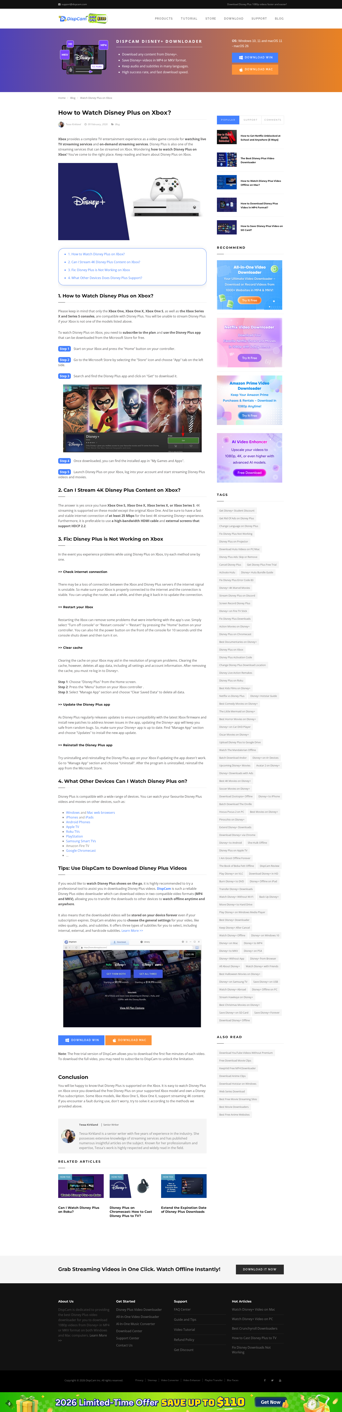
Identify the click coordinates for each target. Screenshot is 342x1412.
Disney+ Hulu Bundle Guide (257, 572)
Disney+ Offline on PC (264, 989)
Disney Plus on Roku (231, 680)
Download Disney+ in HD (263, 873)
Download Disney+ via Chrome (237, 835)
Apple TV (72, 827)
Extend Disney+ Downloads (235, 827)
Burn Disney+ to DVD (231, 881)
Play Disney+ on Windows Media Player (242, 912)
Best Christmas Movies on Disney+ (239, 1005)
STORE (210, 18)
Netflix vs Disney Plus (231, 696)
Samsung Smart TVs (81, 841)
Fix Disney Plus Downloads (235, 618)
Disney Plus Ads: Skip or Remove (238, 557)
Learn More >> (132, 930)
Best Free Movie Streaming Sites (238, 1099)
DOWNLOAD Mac (259, 69)
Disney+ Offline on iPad (263, 881)
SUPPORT (259, 18)
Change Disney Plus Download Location (242, 665)
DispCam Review (269, 866)
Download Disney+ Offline (234, 1020)
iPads (90, 817)
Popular (228, 119)
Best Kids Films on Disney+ (234, 688)
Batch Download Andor (233, 757)
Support (250, 119)
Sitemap (152, 1380)
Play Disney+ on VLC (231, 873)
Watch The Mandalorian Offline (237, 750)
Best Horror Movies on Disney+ (237, 719)
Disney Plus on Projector (233, 541)
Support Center (127, 1338)
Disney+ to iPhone (269, 796)
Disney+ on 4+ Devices (265, 757)
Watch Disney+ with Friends (262, 966)
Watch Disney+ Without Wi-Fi (236, 896)
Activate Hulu (227, 572)
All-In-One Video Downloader (137, 1317)
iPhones (72, 817)
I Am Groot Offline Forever (234, 858)
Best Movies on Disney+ (264, 812)
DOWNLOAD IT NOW (260, 1269)
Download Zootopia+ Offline (236, 796)
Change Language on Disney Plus (238, 526)
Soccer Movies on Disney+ (234, 788)
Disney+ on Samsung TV (233, 981)
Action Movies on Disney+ (234, 626)
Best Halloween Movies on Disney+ (239, 974)
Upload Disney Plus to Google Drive (240, 742)
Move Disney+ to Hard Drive (235, 904)
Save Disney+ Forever (266, 1012)
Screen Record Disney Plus (234, 603)
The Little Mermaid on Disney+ (237, 711)
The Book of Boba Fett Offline (236, 866)
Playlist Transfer (214, 1380)
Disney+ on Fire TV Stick (233, 611)
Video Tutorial (184, 1329)
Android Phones (78, 822)
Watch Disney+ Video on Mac (253, 1309)
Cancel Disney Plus (230, 564)
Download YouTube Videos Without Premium (246, 1053)
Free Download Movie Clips (235, 1060)
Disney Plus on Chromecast (235, 634)
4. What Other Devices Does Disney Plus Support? (105, 278)
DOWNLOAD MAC (132, 1040)
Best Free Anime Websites (234, 1114)
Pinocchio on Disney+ (231, 819)
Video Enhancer (191, 1380)
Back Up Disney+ (269, 896)
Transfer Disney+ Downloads (236, 889)
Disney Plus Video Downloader (139, 1309)
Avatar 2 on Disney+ (268, 765)
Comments (272, 119)
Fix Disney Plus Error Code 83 (236, 580)
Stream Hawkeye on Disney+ (236, 997)
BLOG (279, 18)
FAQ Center (182, 1309)
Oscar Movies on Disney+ (234, 734)
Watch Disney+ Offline (232, 935)
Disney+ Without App (231, 958)
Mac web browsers (101, 812)
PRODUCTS (164, 18)
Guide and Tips (185, 1319)
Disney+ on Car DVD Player (235, 727)
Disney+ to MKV (228, 951)
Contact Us (124, 1345)
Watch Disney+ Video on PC (252, 1319)
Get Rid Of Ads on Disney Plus (236, 518)
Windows (73, 812)
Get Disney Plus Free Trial (261, 564)
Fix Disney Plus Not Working (235, 533)
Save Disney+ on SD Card (233, 1012)
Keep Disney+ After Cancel (234, 927)
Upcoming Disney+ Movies (234, 765)
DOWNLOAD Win (259, 57)
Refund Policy (184, 1340)
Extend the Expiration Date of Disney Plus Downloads (183, 1210)
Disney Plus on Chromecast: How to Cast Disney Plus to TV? (131, 1212)
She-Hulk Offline (257, 842)
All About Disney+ (229, 966)
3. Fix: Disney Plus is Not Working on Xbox (99, 270)
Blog (72, 98)
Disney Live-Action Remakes (235, 673)
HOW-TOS (65, 1176)
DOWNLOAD (233, 18)
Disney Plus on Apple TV (233, 850)
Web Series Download (232, 1091)
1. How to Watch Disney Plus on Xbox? (96, 254)
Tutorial (189, 18)
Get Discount (184, 1350)
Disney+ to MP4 (253, 943)
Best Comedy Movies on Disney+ (238, 703)
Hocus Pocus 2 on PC (231, 812)
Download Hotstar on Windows (237, 1083)
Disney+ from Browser (263, 958)
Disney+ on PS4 (253, 951)
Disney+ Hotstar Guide (263, 696)
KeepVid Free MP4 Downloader (237, 1068)
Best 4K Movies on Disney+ (235, 781)
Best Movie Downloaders (234, 1107)
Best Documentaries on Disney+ (238, 642)
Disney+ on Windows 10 (265, 935)
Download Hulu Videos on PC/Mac (239, 549)
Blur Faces (232, 1380)
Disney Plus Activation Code (235, 657)
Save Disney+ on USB (265, 981)
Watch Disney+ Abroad (232, 989)
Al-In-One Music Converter (135, 1324)
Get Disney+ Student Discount (237, 510)
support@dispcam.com (74, 4)
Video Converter (170, 1380)
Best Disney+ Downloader (234, 920)
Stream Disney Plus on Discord (237, 595)
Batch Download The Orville (235, 804)
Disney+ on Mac (228, 943)
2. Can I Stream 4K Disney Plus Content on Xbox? (104, 262)
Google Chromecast (81, 850)
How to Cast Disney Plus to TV (254, 1338)
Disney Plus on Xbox (231, 649)
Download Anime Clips (232, 1076)
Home (62, 98)
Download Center (129, 1331)
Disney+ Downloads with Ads (236, 773)
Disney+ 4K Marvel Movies (234, 588)
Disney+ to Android (230, 842)
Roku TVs (73, 831)
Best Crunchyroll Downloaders (254, 1328)
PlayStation (74, 836)
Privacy (139, 1380)
